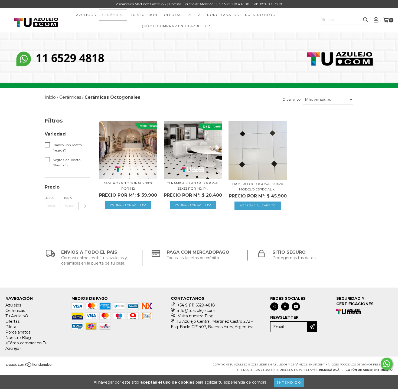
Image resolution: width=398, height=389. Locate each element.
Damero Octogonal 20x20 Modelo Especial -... (257, 186)
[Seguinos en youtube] (296, 306)
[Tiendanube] (29, 366)
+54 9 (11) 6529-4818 (196, 305)
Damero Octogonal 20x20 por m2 (128, 185)
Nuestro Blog (260, 15)
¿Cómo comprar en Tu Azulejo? (176, 26)
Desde (49, 198)
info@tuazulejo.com (196, 310)
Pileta (194, 15)
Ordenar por (292, 99)
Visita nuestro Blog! (196, 316)
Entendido (289, 382)
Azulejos (86, 15)
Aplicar (85, 206)
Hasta (67, 198)
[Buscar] (365, 20)
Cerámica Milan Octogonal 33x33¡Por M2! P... (193, 185)
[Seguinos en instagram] (274, 306)
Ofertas (172, 15)
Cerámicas (113, 15)
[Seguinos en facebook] (285, 306)
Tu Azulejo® (144, 15)
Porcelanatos (223, 15)
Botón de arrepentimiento (369, 370)
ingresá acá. (329, 370)
